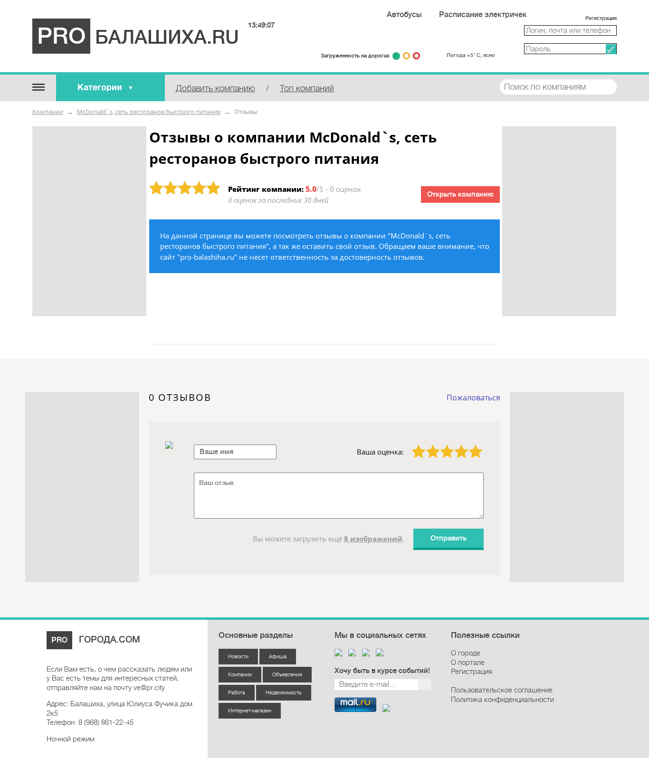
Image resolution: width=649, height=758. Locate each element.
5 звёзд (469, 444)
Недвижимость (284, 693)
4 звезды (456, 444)
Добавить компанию (215, 88)
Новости (238, 657)
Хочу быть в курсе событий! (382, 671)
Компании (47, 111)
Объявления (287, 675)
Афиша (277, 657)
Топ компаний (307, 88)
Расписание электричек (483, 14)
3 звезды (441, 444)
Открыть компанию (460, 194)
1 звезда (413, 444)
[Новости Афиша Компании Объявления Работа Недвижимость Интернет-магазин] (38, 86)
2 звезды (427, 444)
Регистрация (601, 18)
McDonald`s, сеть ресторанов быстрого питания (148, 111)
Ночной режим (71, 739)
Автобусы (404, 14)
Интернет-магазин (249, 711)
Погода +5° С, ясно (471, 55)
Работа (236, 693)
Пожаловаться (473, 397)
